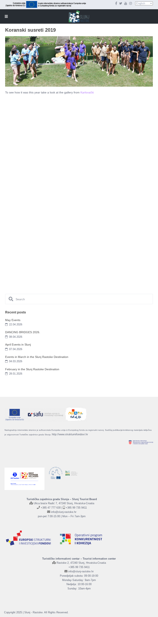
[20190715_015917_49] (29, 150)
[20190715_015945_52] (29, 189)
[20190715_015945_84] (78, 189)
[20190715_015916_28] (78, 119)
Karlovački (87, 92)
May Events (12, 320)
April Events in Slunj (18, 344)
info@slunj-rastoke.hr (63, 511)
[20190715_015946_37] (127, 189)
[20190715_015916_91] (127, 119)
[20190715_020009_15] (29, 262)
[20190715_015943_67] (127, 153)
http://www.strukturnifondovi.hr (70, 434)
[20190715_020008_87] (127, 225)
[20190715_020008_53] (78, 225)
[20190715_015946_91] (29, 225)
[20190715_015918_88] (78, 153)
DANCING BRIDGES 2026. (22, 332)
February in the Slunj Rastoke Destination (32, 369)
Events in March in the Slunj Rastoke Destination (36, 357)
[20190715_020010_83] (78, 262)
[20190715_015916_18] (29, 119)
